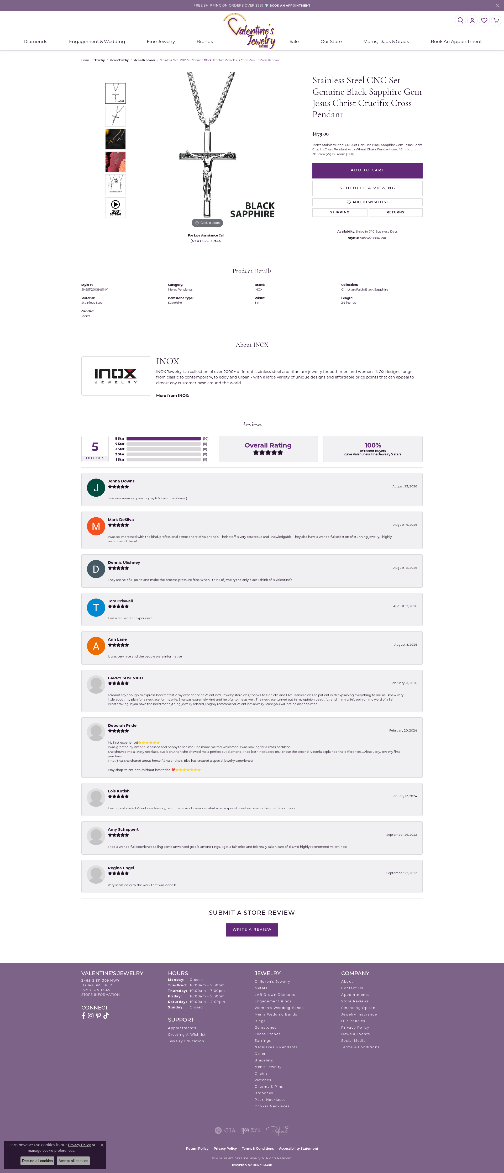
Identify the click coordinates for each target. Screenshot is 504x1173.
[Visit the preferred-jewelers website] (277, 1130)
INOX (258, 289)
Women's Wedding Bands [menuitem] (279, 1008)
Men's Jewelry (119, 60)
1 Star (120, 459)
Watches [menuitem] (263, 1080)
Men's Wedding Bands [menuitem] (276, 1014)
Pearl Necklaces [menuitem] (270, 1100)
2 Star (119, 454)
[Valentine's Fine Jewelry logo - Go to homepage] (252, 31)
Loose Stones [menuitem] (268, 1034)
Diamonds (35, 41)
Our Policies (353, 1021)
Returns (396, 212)
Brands (205, 41)
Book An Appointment (456, 41)
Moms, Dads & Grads (386, 41)
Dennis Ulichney (124, 562)
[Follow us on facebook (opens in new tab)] (83, 1016)
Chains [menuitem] (261, 1073)
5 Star (119, 438)
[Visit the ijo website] (251, 1130)
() (205, 438)
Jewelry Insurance (359, 1014)
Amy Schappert (123, 829)
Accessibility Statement (298, 1148)
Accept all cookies (73, 1161)
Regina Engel (121, 868)
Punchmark (262, 1165)
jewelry (99, 60)
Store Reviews (355, 1001)
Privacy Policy (355, 1027)
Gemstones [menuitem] (265, 1027)
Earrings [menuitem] (263, 1041)
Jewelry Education (186, 1041)
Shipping (339, 212)
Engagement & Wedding (97, 41)
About (347, 981)
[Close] (497, 5)
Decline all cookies (37, 1161)
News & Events (355, 1034)
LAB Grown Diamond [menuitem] (275, 995)
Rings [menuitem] (260, 1021)
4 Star (119, 444)
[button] (460, 20)
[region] (207, 150)
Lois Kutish (119, 791)
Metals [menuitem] (261, 988)
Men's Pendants (144, 60)
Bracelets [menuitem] (264, 1060)
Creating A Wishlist (187, 1035)
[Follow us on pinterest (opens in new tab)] (98, 1016)
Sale (294, 41)
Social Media (353, 1041)
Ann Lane (117, 639)
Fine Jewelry (161, 41)
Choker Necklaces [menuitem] (272, 1106)
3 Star (119, 449)
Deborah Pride (122, 725)
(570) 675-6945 (206, 241)
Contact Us (352, 988)
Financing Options (359, 1008)
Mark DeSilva (121, 519)
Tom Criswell (120, 601)
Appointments (182, 1028)
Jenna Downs (121, 481)
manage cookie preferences (51, 1150)
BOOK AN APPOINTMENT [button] (290, 5)
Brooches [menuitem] (264, 1093)
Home (85, 60)
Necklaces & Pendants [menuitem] (276, 1047)
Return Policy (197, 1148)
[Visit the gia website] (225, 1130)
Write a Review (252, 930)
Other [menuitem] (260, 1054)
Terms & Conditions (360, 1047)
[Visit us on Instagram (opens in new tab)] (90, 1016)
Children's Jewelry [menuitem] (273, 981)
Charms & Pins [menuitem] (269, 1086)
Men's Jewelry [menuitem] (268, 1067)
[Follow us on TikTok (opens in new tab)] (106, 1016)
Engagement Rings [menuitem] (273, 1001)
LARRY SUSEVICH (125, 678)
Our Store (331, 41)
